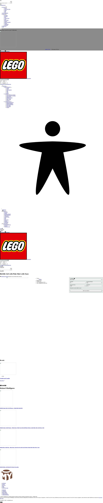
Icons (5, 218)
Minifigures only (7, 226)
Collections (5, 223)
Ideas (5, 217)
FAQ (1, 230)
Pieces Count (8, 98)
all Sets (7, 88)
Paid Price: (88, 284)
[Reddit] (3, 385)
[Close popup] (1, 29)
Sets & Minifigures (7, 224)
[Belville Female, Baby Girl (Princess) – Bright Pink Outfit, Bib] (6, 406)
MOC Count (8, 99)
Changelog (4, 490)
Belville (40, 279)
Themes (4, 211)
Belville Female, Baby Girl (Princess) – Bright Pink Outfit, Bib (11, 408)
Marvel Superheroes (9, 104)
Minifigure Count (9, 97)
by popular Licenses (7, 101)
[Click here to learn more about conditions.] (74, 278)
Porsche (7, 107)
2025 (7, 91)
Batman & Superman (10, 102)
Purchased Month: (90, 281)
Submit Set (4, 489)
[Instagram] (1, 502)
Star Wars (6, 212)
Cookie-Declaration (5, 494)
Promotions (29, 78)
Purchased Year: (72, 284)
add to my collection (86, 290)
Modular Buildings (9, 103)
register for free (47, 49)
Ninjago (5, 220)
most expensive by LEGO (10, 94)
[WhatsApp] (5, 385)
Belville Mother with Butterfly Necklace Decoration (9, 467)
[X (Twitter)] (0, 385)
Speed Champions (7, 215)
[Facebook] (4, 385)
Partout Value (8, 96)
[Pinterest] (2, 385)
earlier (7, 92)
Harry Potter (8, 105)
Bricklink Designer (7, 214)
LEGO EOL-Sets (5, 488)
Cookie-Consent (5, 493)
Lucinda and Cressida (5, 378)
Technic (5, 213)
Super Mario (8, 106)
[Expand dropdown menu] (11, 87)
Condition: (72, 278)
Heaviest (7, 100)
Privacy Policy (4, 492)
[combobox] (5, 269)
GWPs (3, 487)
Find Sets (4, 86)
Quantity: (71, 281)
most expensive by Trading (11, 95)
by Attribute (6, 93)
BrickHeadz (6, 221)
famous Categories (7, 87)
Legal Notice (4, 491)
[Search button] (11, 269)
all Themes (6, 222)
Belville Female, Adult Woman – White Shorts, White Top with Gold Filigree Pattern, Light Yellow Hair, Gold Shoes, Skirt (22, 427)
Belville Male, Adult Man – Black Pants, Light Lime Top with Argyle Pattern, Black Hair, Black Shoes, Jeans (19, 447)
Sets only (5, 225)
